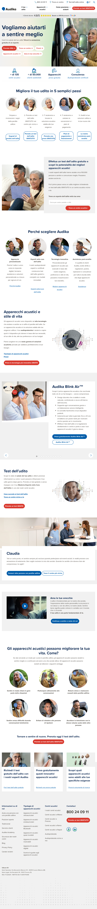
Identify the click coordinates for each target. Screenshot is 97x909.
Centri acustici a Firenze (51, 820)
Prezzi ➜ (39, 48)
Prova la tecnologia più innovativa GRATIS (21, 363)
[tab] (22, 8)
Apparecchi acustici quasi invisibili (30, 834)
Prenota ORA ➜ (9, 48)
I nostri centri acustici (53, 810)
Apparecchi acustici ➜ (11, 54)
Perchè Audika (15, 286)
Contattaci (71, 806)
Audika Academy (8, 832)
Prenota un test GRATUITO (83, 8)
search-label (94, 2)
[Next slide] (90, 455)
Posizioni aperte (8, 819)
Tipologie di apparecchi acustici (31, 807)
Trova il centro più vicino (52, 573)
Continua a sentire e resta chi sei (65, 621)
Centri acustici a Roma (53, 825)
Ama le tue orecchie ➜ (32, 54)
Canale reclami (7, 851)
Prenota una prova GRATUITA (48, 137)
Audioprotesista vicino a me (54, 839)
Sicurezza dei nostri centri (9, 837)
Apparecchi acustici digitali (30, 847)
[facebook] (69, 829)
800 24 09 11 (78, 812)
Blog (3, 843)
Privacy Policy (7, 847)
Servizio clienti (7, 828)
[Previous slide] (6, 455)
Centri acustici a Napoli (53, 829)
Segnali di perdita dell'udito (12, 137)
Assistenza (82, 286)
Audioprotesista (50, 834)
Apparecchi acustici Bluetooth (30, 827)
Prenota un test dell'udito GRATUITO (30, 136)
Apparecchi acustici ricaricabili (30, 840)
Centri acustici (51, 806)
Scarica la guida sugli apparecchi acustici (31, 853)
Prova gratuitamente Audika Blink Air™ (69, 436)
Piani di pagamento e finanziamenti (66, 136)
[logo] (9, 9)
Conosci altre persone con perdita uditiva (24, 573)
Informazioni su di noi (9, 807)
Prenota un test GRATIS (14, 506)
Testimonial (6, 824)
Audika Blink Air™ (63, 442)
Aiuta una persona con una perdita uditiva (10, 814)
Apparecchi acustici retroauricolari (30, 814)
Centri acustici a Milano (53, 814)
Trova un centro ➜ (26, 48)
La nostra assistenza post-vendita (84, 136)
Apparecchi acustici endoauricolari (30, 820)
